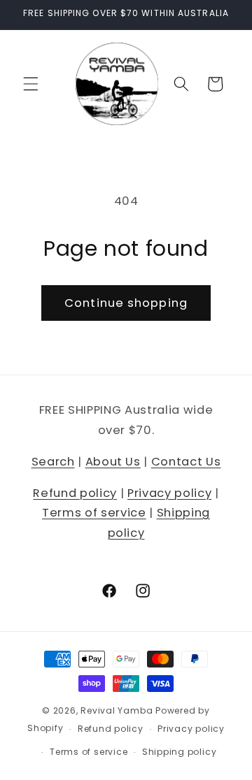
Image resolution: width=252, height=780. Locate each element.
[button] (31, 84)
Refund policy (75, 493)
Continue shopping (126, 303)
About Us (113, 462)
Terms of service (94, 513)
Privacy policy (169, 493)
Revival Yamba (116, 710)
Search (53, 462)
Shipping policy (179, 752)
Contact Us (186, 462)
